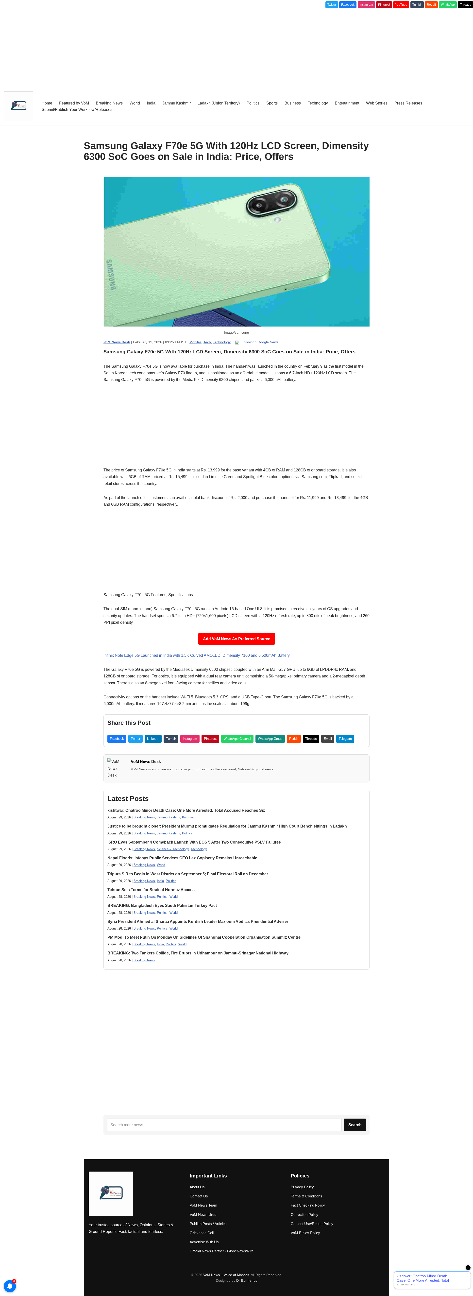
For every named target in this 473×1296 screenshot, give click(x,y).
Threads (465, 4)
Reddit (431, 4)
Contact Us (199, 1196)
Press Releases (408, 103)
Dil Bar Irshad (246, 1280)
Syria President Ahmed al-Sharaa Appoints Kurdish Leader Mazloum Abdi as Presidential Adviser (197, 921)
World (135, 103)
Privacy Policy (302, 1187)
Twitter (331, 4)
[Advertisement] (236, 47)
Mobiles (195, 342)
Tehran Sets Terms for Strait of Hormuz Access (151, 890)
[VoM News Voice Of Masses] (18, 106)
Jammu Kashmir (176, 103)
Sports (272, 103)
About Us (197, 1187)
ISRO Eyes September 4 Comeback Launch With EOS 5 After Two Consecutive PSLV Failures (194, 842)
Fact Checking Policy (308, 1205)
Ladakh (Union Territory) (219, 103)
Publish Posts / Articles (208, 1224)
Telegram (345, 739)
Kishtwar (188, 817)
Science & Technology (173, 849)
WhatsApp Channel (237, 739)
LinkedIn (153, 739)
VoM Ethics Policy (305, 1233)
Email (328, 739)
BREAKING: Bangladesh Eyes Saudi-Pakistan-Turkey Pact (162, 905)
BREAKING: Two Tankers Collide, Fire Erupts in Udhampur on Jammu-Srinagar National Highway (197, 953)
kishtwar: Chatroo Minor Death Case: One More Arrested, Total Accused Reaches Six (186, 810)
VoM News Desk (146, 762)
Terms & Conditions (306, 1196)
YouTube (401, 4)
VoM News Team (203, 1205)
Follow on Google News (259, 342)
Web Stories (377, 103)
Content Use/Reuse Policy (312, 1224)
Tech (207, 342)
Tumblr (417, 4)
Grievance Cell (202, 1233)
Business (293, 103)
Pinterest (384, 4)
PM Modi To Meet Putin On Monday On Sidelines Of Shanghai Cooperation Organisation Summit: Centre (204, 937)
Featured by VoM (74, 103)
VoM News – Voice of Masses (226, 1275)
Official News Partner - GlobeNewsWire (221, 1251)
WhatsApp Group (270, 739)
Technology (318, 103)
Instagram (366, 4)
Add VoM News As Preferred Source (236, 639)
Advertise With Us (204, 1242)
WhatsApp (448, 4)
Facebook (348, 4)
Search (355, 1125)
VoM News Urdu (203, 1214)
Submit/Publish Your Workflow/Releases (77, 109)
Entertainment (347, 103)
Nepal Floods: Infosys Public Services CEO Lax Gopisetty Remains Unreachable (182, 858)
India (151, 103)
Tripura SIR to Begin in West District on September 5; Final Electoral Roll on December (187, 874)
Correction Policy (304, 1214)
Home (47, 103)
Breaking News (109, 103)
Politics (253, 103)
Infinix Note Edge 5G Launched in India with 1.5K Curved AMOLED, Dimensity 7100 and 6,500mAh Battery (196, 655)
